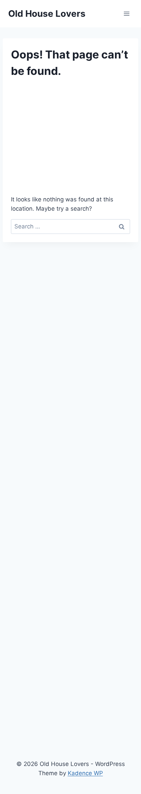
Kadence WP (85, 773)
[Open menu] (126, 13)
